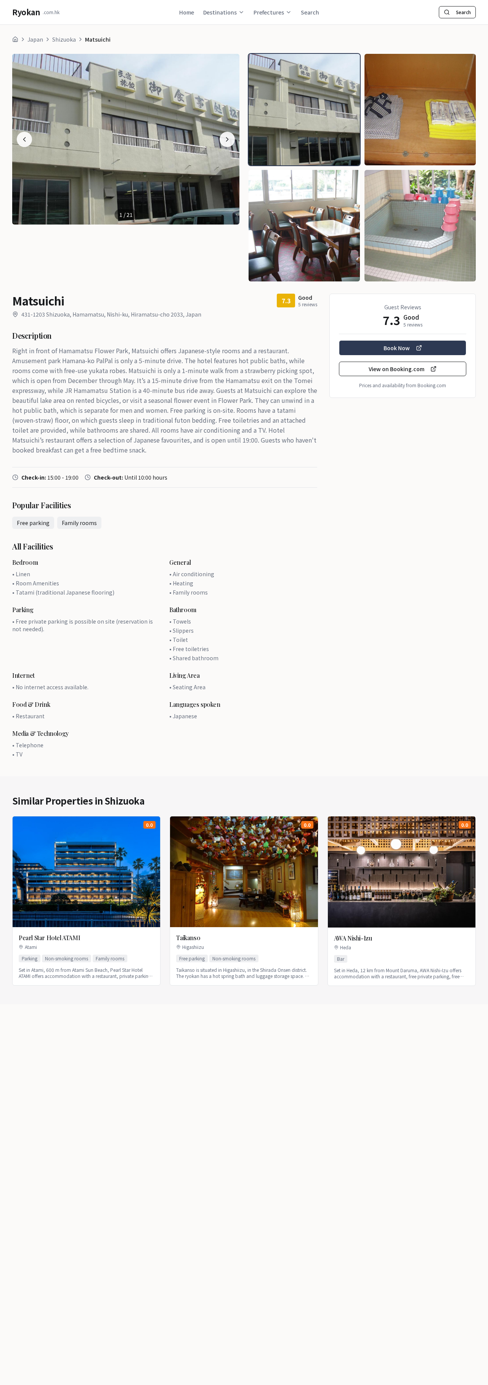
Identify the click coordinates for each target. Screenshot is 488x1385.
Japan (35, 39)
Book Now (397, 348)
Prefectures (269, 12)
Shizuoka (64, 39)
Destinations (220, 12)
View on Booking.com (396, 369)
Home (186, 12)
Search (310, 12)
